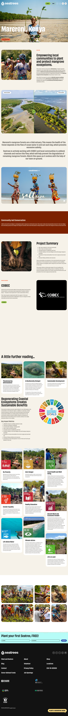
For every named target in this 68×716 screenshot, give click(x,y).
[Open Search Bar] (57, 3)
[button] (63, 3)
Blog (2, 663)
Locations (50, 663)
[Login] (60, 3)
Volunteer (27, 663)
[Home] (9, 3)
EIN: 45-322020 (52, 668)
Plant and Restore (7, 658)
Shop (48, 658)
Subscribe (64, 640)
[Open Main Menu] (66, 3)
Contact (4, 668)
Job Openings (28, 672)
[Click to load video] (34, 185)
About (26, 658)
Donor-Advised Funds (8, 672)
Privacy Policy (28, 668)
